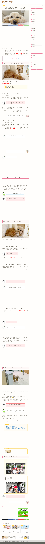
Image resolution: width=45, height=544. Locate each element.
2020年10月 (33, 30)
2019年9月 (33, 44)
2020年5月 (33, 39)
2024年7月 (33, 12)
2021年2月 (33, 23)
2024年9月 (33, 10)
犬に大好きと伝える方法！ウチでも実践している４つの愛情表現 (15, 427)
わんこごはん (33, 57)
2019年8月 (33, 46)
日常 (32, 66)
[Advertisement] (15, 32)
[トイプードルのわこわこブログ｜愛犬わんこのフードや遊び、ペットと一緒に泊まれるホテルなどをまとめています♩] (7, 2)
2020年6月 (33, 37)
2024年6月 (33, 14)
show (18, 58)
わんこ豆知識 (6, 541)
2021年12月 (33, 19)
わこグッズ (33, 55)
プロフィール (33, 62)
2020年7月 (33, 35)
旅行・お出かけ (34, 64)
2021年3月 (33, 21)
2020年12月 (33, 26)
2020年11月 (33, 28)
